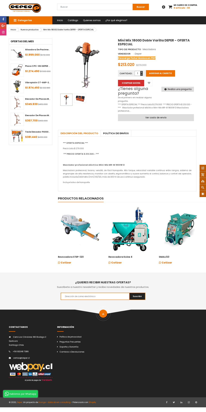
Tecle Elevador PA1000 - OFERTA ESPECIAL (48, 131)
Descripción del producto (79, 133)
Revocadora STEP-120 (71, 256)
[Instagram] (3, 32)
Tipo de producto (129, 49)
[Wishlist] (149, 83)
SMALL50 (164, 256)
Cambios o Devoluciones (72, 351)
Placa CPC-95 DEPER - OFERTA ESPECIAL (47, 66)
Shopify (92, 402)
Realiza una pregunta (179, 89)
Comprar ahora (131, 83)
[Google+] (3, 26)
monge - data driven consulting (54, 402)
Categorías (24, 20)
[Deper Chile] (30, 371)
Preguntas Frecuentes (70, 341)
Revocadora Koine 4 (120, 256)
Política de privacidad (70, 336)
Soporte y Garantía (69, 346)
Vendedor (124, 53)
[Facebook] (3, 19)
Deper (138, 53)
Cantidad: (126, 73)
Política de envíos (116, 133)
